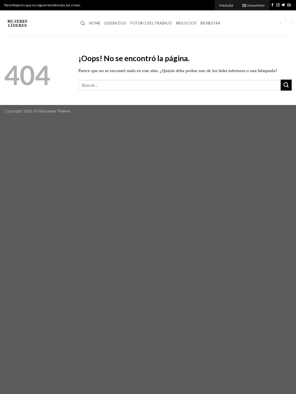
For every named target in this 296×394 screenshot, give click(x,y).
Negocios (186, 23)
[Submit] (286, 85)
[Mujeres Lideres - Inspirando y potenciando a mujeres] (38, 23)
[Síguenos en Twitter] (283, 5)
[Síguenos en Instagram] (278, 5)
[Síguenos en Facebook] (272, 5)
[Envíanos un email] (289, 5)
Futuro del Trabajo (151, 23)
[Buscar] (83, 23)
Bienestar (210, 23)
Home (94, 23)
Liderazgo (115, 23)
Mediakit (226, 5)
